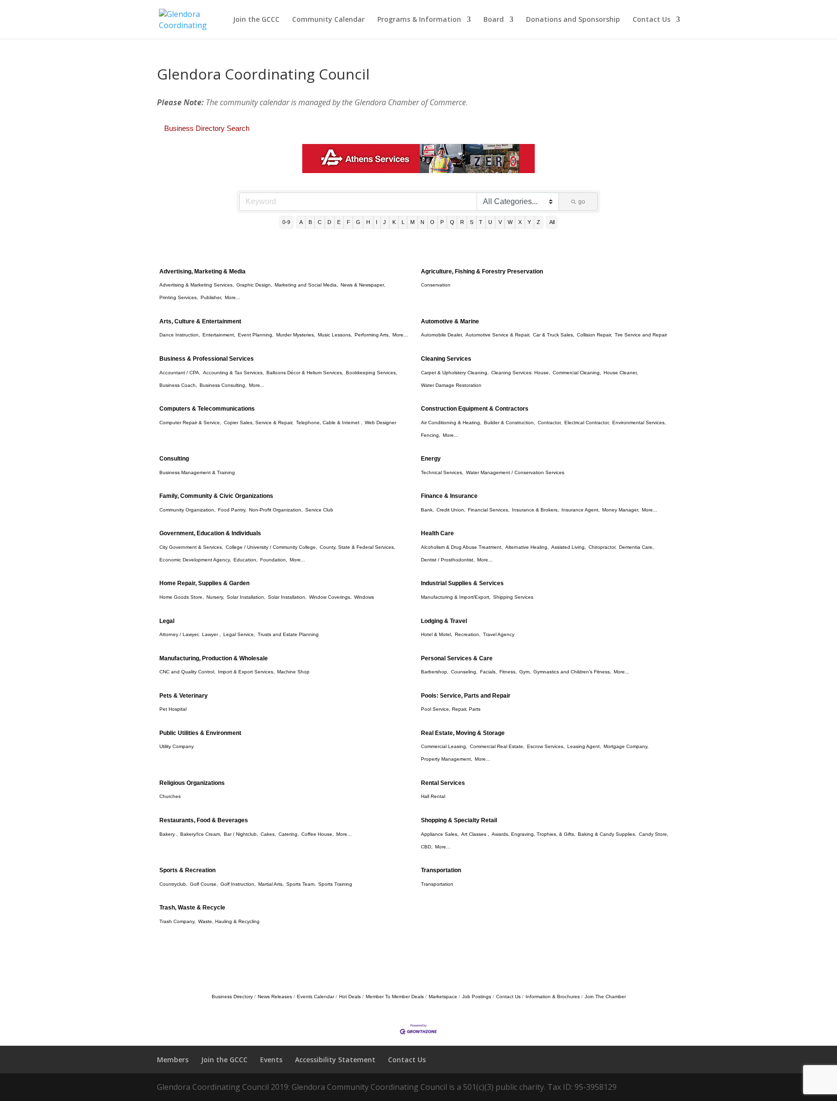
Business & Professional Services (206, 358)
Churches (170, 796)
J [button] (384, 222)
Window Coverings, (330, 597)
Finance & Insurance (449, 496)
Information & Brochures (553, 996)
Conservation (435, 284)
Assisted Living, (568, 547)
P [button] (442, 222)
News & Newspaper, (363, 284)
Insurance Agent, (580, 509)
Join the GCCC (256, 20)
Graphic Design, (254, 284)
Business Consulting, (223, 385)
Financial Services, (489, 509)
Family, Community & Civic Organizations (216, 496)
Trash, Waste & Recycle (192, 907)
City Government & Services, (191, 547)
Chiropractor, (603, 547)
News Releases (275, 996)
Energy (431, 458)
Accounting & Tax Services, (233, 372)
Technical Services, (442, 472)
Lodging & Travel (444, 621)
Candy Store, (653, 834)
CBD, (427, 846)
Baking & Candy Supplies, (607, 834)
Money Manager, (620, 509)
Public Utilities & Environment (200, 733)
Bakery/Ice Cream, (200, 834)
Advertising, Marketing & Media (202, 271)
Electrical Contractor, (587, 422)
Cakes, (268, 834)
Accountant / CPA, (180, 372)
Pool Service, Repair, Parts (450, 709)
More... (232, 297)
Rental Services (443, 783)
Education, (245, 559)
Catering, (289, 834)
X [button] (520, 222)
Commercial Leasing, (444, 746)
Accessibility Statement (335, 1059)
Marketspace (443, 996)
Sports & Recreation (187, 870)
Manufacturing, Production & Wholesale (213, 658)
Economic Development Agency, (195, 559)
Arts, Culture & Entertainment (200, 321)
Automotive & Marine (450, 321)
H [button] (368, 222)
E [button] (339, 222)
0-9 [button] (286, 222)
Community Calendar (328, 20)
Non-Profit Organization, (276, 509)
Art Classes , (475, 834)
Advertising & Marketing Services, (196, 284)
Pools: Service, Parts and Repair (466, 695)
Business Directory (232, 996)
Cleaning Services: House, (520, 372)
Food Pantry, (232, 509)
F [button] (348, 222)
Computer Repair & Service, (190, 422)
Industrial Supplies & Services (462, 583)
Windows (364, 597)
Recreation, (467, 634)
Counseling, (464, 671)
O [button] (432, 222)
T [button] (480, 222)
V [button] (500, 222)
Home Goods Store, (181, 597)
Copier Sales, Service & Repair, (259, 422)
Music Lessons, (335, 334)
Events (271, 1059)
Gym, (525, 671)
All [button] (552, 222)
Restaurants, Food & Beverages (203, 820)
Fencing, (430, 435)
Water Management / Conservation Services (515, 472)
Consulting (174, 458)
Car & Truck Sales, (553, 334)
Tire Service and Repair (641, 334)
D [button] (329, 222)
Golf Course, (204, 884)
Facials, (488, 671)
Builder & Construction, (509, 422)
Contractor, (550, 422)
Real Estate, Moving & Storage (463, 733)
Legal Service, (239, 634)
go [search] (581, 201)
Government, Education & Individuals (210, 533)
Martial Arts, (271, 884)
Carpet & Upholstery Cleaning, (455, 372)
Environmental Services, (639, 422)
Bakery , (168, 834)
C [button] (320, 222)
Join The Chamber (605, 996)
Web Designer (380, 422)
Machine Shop (293, 671)
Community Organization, (187, 509)
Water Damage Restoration (451, 385)
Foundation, (273, 559)
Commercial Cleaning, (577, 372)
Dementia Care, (636, 547)
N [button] (422, 222)
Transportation (441, 870)
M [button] (412, 222)
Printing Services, (178, 297)
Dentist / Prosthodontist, (448, 559)
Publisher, (211, 297)
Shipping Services (513, 597)
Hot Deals (350, 996)
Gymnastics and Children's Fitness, (572, 671)
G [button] (358, 222)
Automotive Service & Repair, (497, 334)
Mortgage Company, (626, 746)
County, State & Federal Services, (357, 547)
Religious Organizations (192, 783)
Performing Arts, (372, 334)
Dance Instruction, (179, 334)
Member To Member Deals (395, 996)
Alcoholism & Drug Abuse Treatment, (462, 547)
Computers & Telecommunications (207, 408)
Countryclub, (173, 884)
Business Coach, (178, 385)
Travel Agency (498, 634)
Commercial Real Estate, (497, 746)
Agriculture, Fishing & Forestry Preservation (482, 271)
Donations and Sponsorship (573, 20)
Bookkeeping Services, (371, 372)
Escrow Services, (546, 746)
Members (172, 1059)
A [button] (301, 222)
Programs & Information (419, 20)
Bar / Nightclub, (241, 834)
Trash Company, (177, 921)
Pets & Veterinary (183, 695)
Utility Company (176, 746)
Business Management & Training (197, 472)
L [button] (403, 222)
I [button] (376, 222)
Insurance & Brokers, (535, 509)
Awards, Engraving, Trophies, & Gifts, (533, 834)
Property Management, (446, 759)
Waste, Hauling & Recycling (229, 921)
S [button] (471, 222)
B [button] (310, 222)
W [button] (510, 222)
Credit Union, (450, 509)
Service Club (319, 509)
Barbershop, (435, 671)
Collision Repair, (594, 334)
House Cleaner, (621, 372)
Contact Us (651, 20)
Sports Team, (301, 884)
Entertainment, (218, 334)
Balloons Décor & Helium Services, (304, 372)
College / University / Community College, (271, 547)
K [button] (394, 222)
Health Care (437, 533)
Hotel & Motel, (436, 634)
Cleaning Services (446, 358)
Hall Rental (433, 796)
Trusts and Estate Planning (288, 634)
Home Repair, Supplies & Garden (204, 583)
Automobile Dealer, (442, 334)
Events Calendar (315, 996)
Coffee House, (317, 834)
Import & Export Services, (246, 671)
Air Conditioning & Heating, (451, 422)
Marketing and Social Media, (306, 284)
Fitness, (508, 671)
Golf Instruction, (238, 884)
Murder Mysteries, (295, 334)
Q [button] (452, 222)
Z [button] (538, 222)
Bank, (427, 509)
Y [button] (529, 222)
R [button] (462, 222)
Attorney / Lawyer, (179, 634)
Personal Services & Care (457, 658)
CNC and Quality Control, (187, 671)
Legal (166, 621)
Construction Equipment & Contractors (474, 408)
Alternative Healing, (527, 547)
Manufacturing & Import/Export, (456, 597)
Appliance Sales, (440, 834)
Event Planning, (256, 334)
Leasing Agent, (584, 746)
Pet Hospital (172, 709)
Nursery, (215, 597)
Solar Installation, (246, 597)
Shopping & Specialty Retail (459, 820)
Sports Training (335, 884)
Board (493, 20)
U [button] (490, 222)
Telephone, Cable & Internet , (329, 422)
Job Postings (476, 996)
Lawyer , (211, 634)
